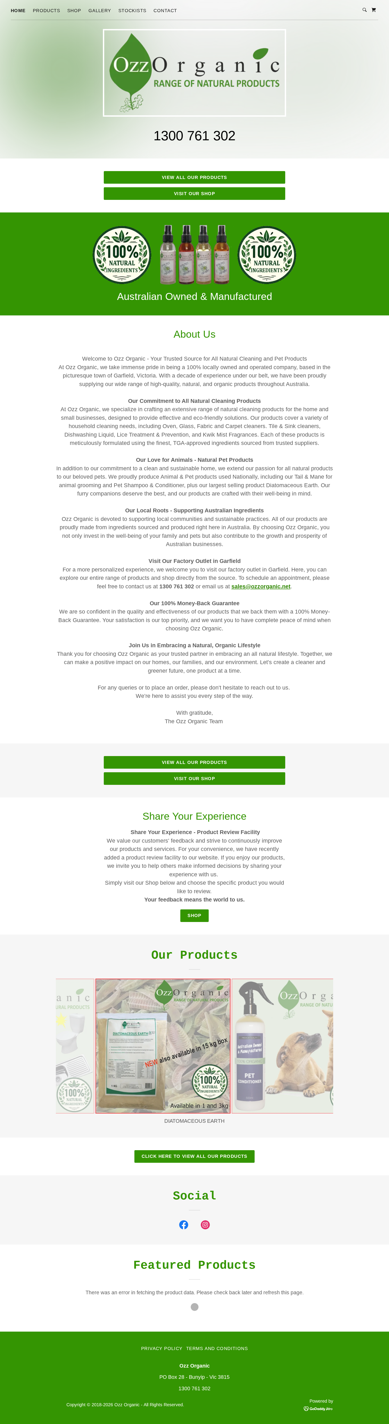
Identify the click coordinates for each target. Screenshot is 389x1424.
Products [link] (46, 10)
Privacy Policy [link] (162, 1348)
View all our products (194, 177)
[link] (373, 9)
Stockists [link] (132, 10)
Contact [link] (165, 10)
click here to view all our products (194, 1156)
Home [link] (18, 10)
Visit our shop (194, 193)
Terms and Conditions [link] (217, 1348)
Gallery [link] (99, 10)
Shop (194, 915)
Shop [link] (74, 10)
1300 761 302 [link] (194, 135)
